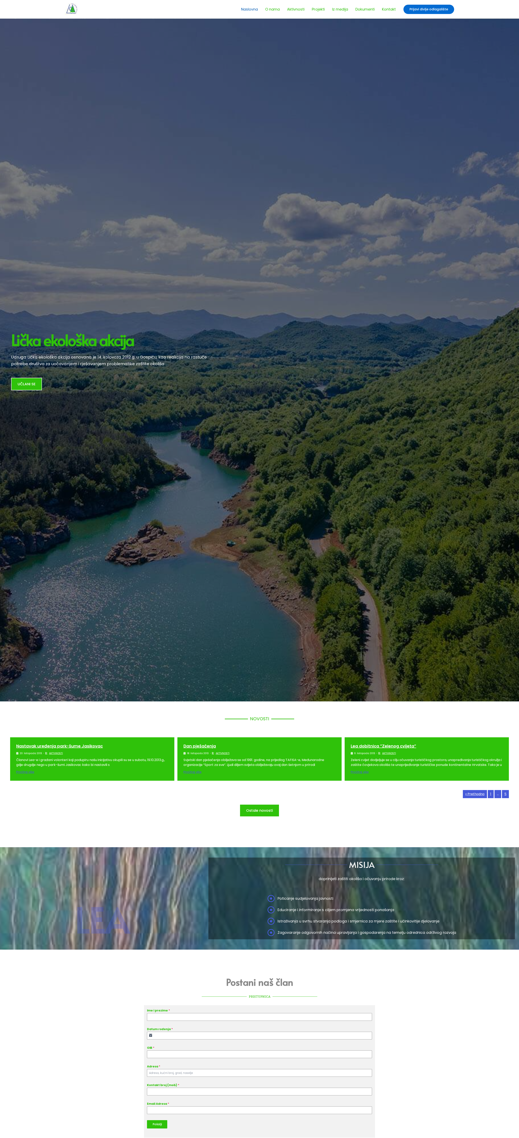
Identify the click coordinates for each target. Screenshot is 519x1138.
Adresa (153, 1066)
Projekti (318, 9)
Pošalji (157, 1124)
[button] (428, 9)
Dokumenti (365, 9)
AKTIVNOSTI (56, 753)
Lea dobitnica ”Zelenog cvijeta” (383, 746)
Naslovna (249, 9)
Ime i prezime (158, 1010)
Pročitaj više (25, 771)
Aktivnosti (296, 9)
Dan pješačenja (199, 746)
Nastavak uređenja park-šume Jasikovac (59, 746)
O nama (272, 9)
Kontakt (389, 9)
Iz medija (340, 9)
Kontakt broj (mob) (163, 1085)
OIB (150, 1048)
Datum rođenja (160, 1029)
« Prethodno (475, 794)
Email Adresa (158, 1104)
